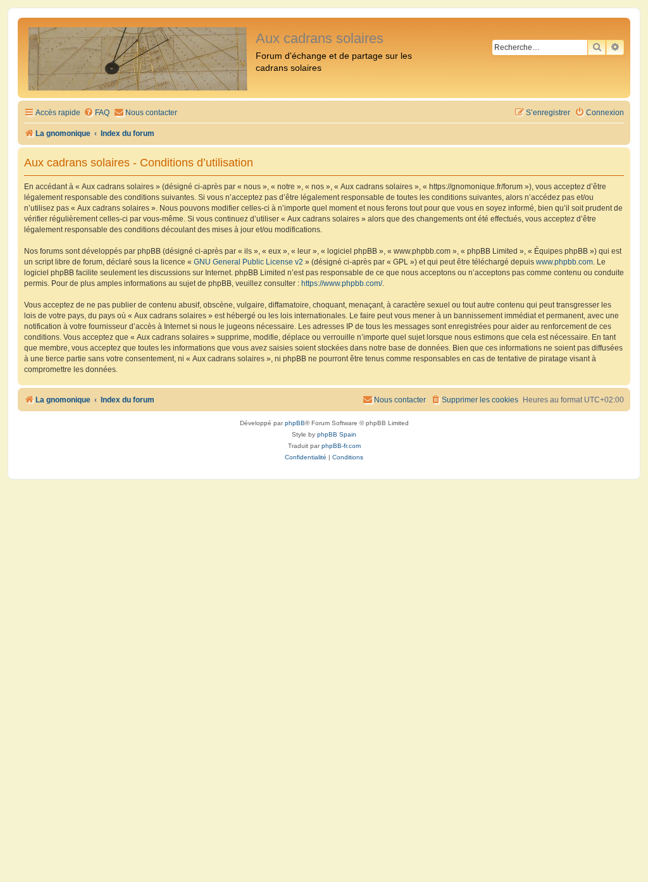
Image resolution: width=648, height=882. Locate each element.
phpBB (295, 422)
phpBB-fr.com (341, 445)
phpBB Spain (336, 434)
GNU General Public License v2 (248, 262)
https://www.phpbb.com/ (341, 283)
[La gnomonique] (138, 58)
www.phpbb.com (564, 262)
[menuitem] (96, 112)
